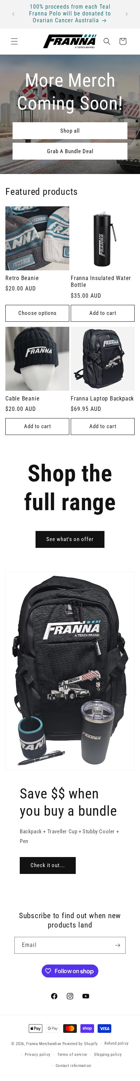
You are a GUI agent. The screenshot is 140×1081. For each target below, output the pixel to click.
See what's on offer (70, 539)
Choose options (37, 313)
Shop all (70, 131)
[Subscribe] (117, 945)
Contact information (73, 1065)
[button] (14, 41)
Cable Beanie (22, 398)
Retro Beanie (22, 278)
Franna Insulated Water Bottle (101, 281)
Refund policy (116, 1043)
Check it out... (48, 865)
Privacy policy (38, 1054)
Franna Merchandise (43, 1043)
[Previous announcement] (13, 14)
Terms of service (72, 1054)
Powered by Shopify (80, 1043)
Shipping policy (108, 1054)
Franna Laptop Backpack (102, 398)
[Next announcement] (127, 14)
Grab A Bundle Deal (70, 151)
